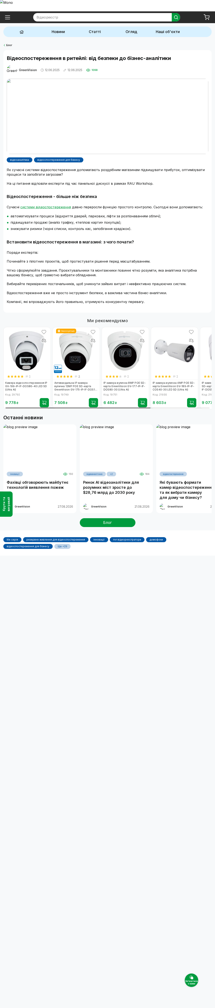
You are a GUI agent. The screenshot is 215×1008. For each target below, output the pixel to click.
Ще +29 (62, 546)
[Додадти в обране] (44, 332)
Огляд (131, 31)
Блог (9, 45)
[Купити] (44, 402)
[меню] (7, 17)
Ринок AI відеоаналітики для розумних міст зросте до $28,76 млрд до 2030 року (111, 487)
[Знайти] (176, 17)
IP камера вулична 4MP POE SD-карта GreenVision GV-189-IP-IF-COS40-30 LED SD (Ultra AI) (174, 386)
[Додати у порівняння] (44, 340)
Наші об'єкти (168, 31)
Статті (95, 31)
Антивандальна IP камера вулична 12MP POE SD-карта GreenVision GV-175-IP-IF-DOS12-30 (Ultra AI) (76, 386)
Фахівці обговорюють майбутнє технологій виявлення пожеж (37, 485)
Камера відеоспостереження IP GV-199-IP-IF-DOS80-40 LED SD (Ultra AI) (26, 386)
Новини (58, 31)
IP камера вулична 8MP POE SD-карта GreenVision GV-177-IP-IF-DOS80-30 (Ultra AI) (125, 386)
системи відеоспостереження (45, 207)
